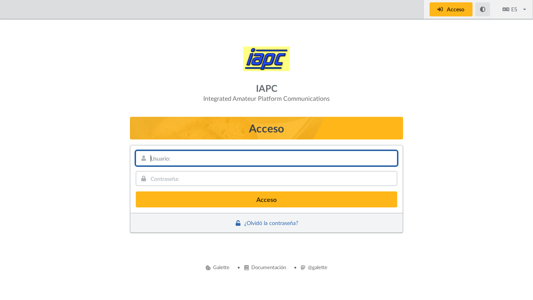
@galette (317, 267)
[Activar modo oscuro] (482, 9)
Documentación (268, 267)
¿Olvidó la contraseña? (270, 223)
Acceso (455, 9)
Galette (220, 267)
